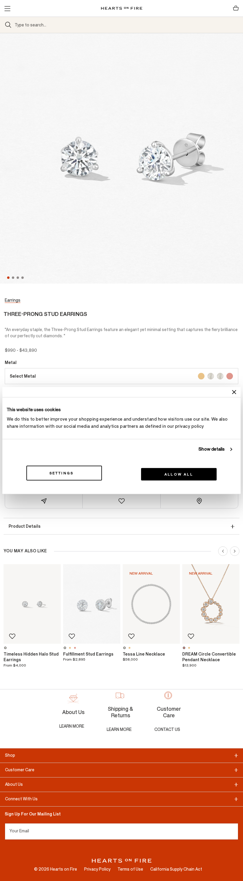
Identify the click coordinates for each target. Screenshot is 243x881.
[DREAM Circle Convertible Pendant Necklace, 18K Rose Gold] (184, 648)
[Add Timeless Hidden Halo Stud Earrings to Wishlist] (12, 636)
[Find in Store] (199, 501)
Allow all (178, 474)
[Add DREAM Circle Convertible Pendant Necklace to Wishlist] (191, 636)
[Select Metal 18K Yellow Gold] (201, 376)
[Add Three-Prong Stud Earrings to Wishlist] (121, 501)
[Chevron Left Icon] (223, 551)
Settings (61, 472)
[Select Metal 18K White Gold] (210, 376)
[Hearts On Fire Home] (121, 8)
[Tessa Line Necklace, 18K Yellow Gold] (130, 648)
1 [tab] (8, 277)
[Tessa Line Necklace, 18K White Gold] (125, 648)
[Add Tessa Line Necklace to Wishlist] (131, 636)
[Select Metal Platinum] (220, 376)
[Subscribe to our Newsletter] (235, 831)
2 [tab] (13, 277)
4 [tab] (23, 277)
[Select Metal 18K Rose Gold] (229, 376)
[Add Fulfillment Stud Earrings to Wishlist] (72, 636)
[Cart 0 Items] (236, 8)
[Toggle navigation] (7, 8)
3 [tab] (18, 277)
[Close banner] (234, 392)
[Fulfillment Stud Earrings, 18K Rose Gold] (75, 648)
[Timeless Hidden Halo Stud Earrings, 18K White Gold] (6, 648)
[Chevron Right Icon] (234, 551)
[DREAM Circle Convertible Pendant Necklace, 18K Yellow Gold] (189, 648)
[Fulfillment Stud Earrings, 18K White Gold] (65, 648)
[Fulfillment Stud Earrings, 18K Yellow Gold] (70, 648)
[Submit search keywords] (8, 24)
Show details (212, 449)
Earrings (12, 300)
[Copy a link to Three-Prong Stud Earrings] (44, 501)
